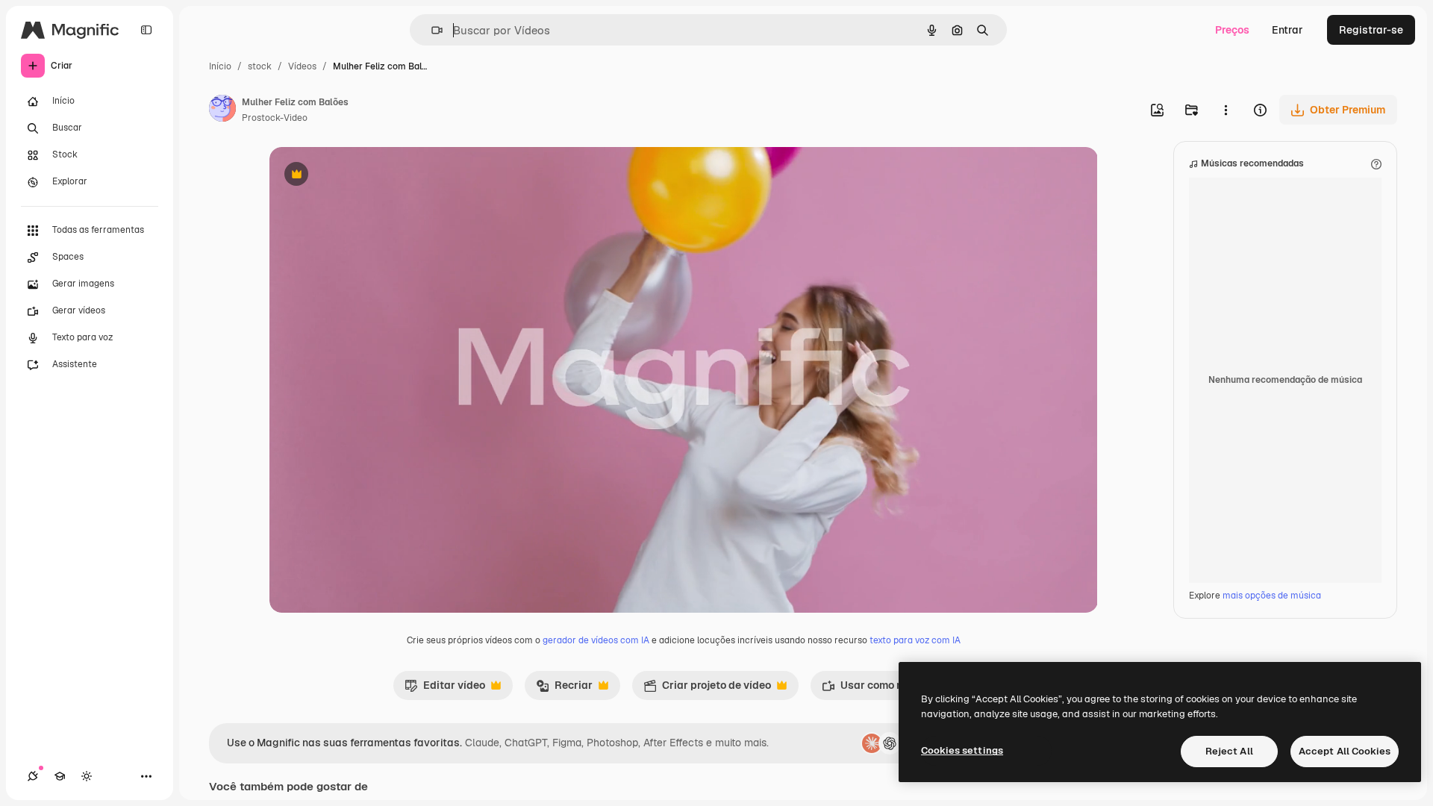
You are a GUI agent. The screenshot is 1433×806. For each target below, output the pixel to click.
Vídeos (302, 66)
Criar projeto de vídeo (707, 688)
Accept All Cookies (1344, 751)
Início (220, 66)
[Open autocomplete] (431, 30)
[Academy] (60, 776)
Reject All (1229, 751)
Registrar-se (1371, 30)
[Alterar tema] (87, 776)
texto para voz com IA (915, 640)
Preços (1232, 30)
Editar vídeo (445, 688)
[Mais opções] (1225, 110)
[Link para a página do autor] (222, 110)
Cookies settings (962, 750)
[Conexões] (33, 776)
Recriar (564, 688)
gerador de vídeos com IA (596, 640)
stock (260, 66)
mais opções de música (1272, 596)
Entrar (1287, 30)
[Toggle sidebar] (146, 30)
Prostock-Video (274, 118)
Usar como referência (884, 688)
